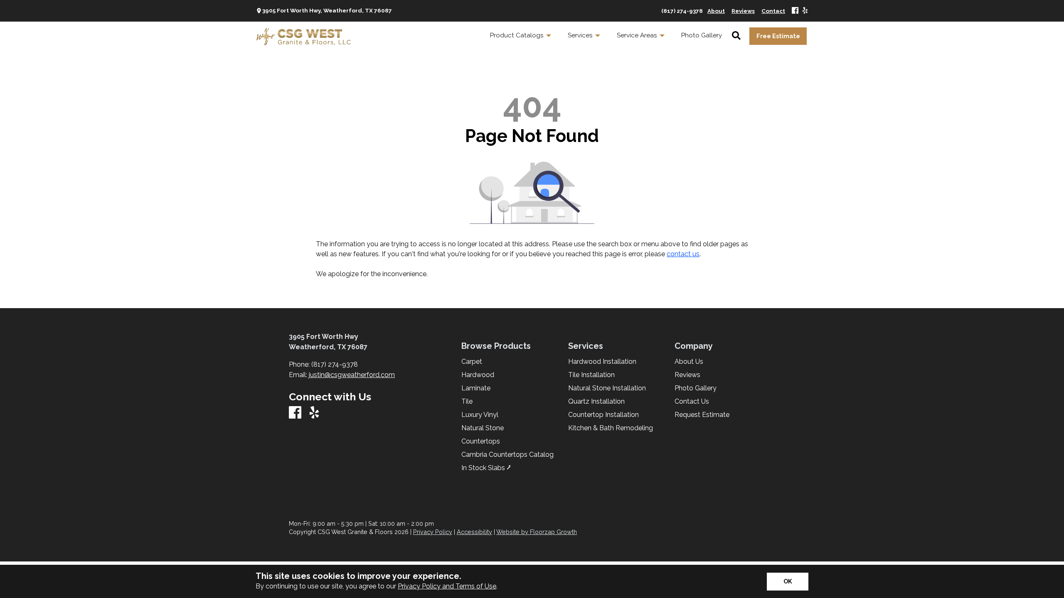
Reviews (687, 375)
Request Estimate (702, 415)
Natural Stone (482, 428)
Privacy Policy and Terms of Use (447, 586)
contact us (683, 254)
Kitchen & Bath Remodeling (610, 428)
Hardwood (477, 375)
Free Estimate (778, 35)
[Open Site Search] (736, 36)
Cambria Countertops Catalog (507, 454)
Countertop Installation (603, 415)
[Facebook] (795, 11)
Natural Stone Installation (607, 388)
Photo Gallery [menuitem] (701, 35)
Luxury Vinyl (479, 415)
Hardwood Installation (602, 361)
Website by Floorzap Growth (536, 531)
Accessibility (474, 531)
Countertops (480, 441)
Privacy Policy (432, 531)
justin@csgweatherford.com (352, 375)
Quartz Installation (596, 401)
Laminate (475, 388)
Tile (467, 401)
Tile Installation (591, 375)
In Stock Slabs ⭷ (486, 468)
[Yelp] (805, 11)
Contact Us (692, 401)
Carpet (471, 361)
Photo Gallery (696, 388)
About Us (689, 361)
